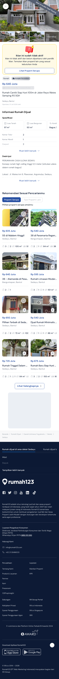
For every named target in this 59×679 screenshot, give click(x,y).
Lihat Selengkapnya (28, 385)
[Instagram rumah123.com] (15, 492)
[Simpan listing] (23, 213)
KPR (31, 574)
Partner (5, 578)
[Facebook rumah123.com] (4, 492)
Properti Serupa (11, 199)
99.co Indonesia (36, 605)
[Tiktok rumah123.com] (34, 492)
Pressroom (6, 588)
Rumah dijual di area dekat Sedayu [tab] (18, 449)
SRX (31, 615)
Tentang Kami (7, 569)
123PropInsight (8, 593)
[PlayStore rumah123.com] (32, 652)
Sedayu (5, 437)
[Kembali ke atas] (52, 645)
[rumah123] (29, 482)
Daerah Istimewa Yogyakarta (34, 434)
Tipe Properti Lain (32, 199)
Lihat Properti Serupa (29, 70)
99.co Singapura (36, 610)
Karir (4, 583)
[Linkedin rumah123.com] (27, 492)
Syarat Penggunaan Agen (12, 615)
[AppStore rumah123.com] (11, 652)
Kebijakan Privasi (9, 605)
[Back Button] (6, 6)
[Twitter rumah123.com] (9, 492)
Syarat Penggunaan (10, 610)
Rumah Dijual (16, 434)
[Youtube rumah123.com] (21, 492)
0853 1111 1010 (26, 535)
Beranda (5, 434)
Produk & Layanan (9, 574)
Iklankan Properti (36, 569)
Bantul (49, 434)
